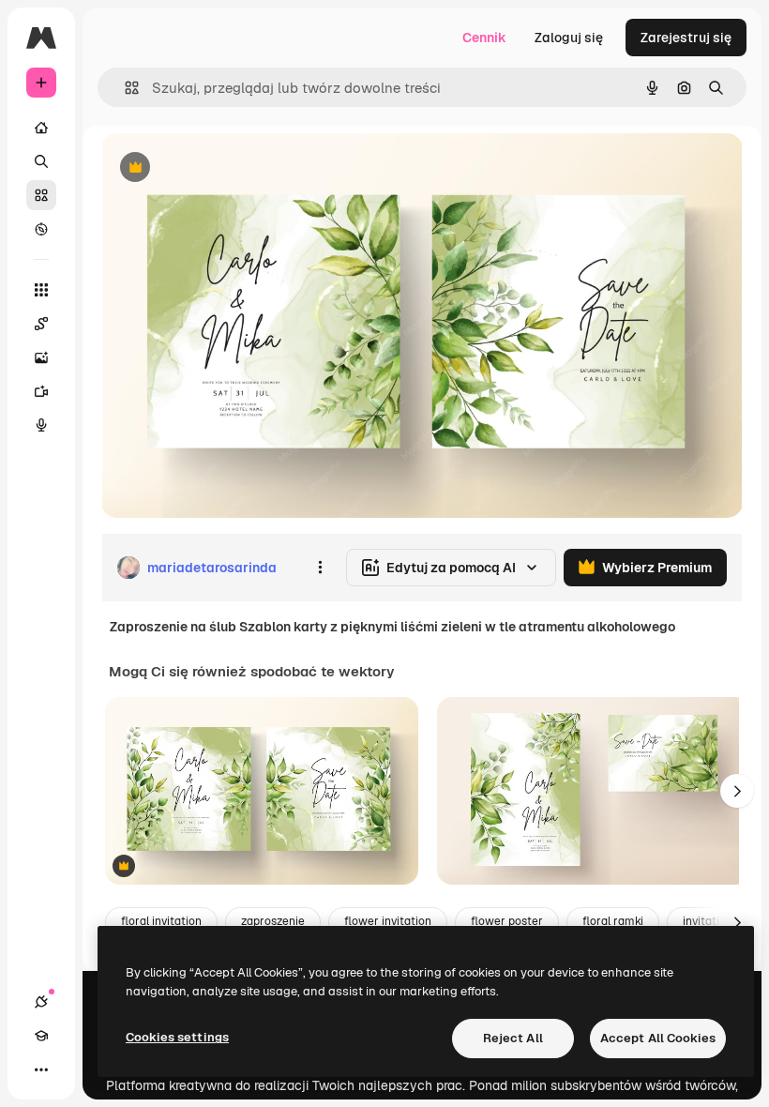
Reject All (513, 1038)
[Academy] (41, 1036)
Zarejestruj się (686, 37)
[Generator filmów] (41, 391)
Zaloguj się (569, 37)
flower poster (507, 921)
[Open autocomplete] (124, 88)
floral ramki (612, 921)
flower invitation (387, 921)
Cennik (484, 37)
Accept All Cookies (658, 1038)
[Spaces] (41, 324)
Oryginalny (230, 168)
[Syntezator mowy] (41, 425)
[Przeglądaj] (41, 229)
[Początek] (41, 128)
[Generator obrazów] (41, 357)
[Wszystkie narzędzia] (41, 290)
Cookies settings (177, 1037)
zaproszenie (273, 921)
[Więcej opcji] (320, 567)
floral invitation (161, 921)
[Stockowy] (41, 195)
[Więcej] (41, 1069)
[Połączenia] (41, 1002)
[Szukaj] (41, 161)
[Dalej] (737, 791)
